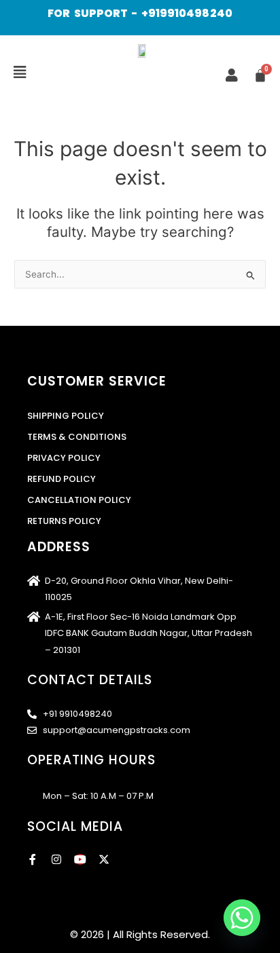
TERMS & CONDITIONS (76, 436)
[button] (20, 72)
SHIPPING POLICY (65, 415)
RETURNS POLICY (64, 521)
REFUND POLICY (61, 478)
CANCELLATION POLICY (79, 499)
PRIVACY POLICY (64, 457)
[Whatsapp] (242, 917)
